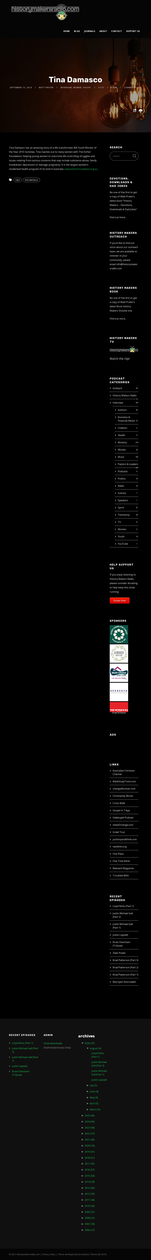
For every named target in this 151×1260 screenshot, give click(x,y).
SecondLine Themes (88, 1254)
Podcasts (123, 471)
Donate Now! (119, 600)
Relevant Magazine (123, 868)
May (94, 1097)
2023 (90, 1127)
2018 (90, 1157)
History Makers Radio (125, 395)
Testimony (124, 514)
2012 (90, 1193)
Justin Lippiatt (120, 935)
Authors (122, 410)
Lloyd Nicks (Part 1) (123, 906)
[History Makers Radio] (45, 12)
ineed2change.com (123, 824)
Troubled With (121, 875)
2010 (90, 1206)
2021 (90, 1139)
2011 (90, 1200)
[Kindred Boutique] (119, 653)
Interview (118, 402)
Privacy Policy (48, 1254)
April (94, 1103)
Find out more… (118, 217)
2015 (90, 1175)
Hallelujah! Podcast (123, 817)
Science (122, 493)
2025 (90, 1115)
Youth (121, 536)
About (103, 31)
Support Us (133, 31)
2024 (90, 1121)
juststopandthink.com (125, 839)
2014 (90, 1181)
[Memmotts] (119, 710)
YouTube (123, 543)
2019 (90, 1151)
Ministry (122, 442)
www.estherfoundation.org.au (80, 169)
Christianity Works (123, 796)
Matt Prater (46, 87)
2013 (90, 1188)
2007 (90, 1224)
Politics (122, 478)
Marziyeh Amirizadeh (124, 981)
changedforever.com (124, 788)
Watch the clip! (120, 359)
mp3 (17, 179)
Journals (89, 31)
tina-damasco (31, 179)
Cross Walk (119, 803)
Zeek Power (119, 953)
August (95, 1048)
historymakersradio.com (28, 1254)
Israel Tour (119, 832)
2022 (90, 1133)
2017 (90, 1163)
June (94, 1091)
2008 (90, 1218)
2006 (90, 1230)
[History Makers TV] (124, 349)
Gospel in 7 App (121, 810)
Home (66, 31)
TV (119, 522)
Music (121, 457)
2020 (90, 1145)
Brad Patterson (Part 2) (125, 967)
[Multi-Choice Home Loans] (119, 672)
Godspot (117, 388)
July (93, 1085)
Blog (77, 31)
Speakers (123, 500)
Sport (121, 507)
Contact (116, 31)
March (95, 1109)
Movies (122, 449)
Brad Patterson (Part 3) (125, 960)
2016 (90, 1169)
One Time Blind (121, 861)
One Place (118, 853)
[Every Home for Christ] (119, 634)
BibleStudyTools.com (124, 781)
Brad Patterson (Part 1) (125, 974)
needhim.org (120, 846)
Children (122, 428)
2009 (90, 1212)
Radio (121, 485)
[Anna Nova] (119, 691)
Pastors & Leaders (128, 464)
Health (121, 435)
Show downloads (53, 1043)
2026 (90, 1043)
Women (122, 529)
